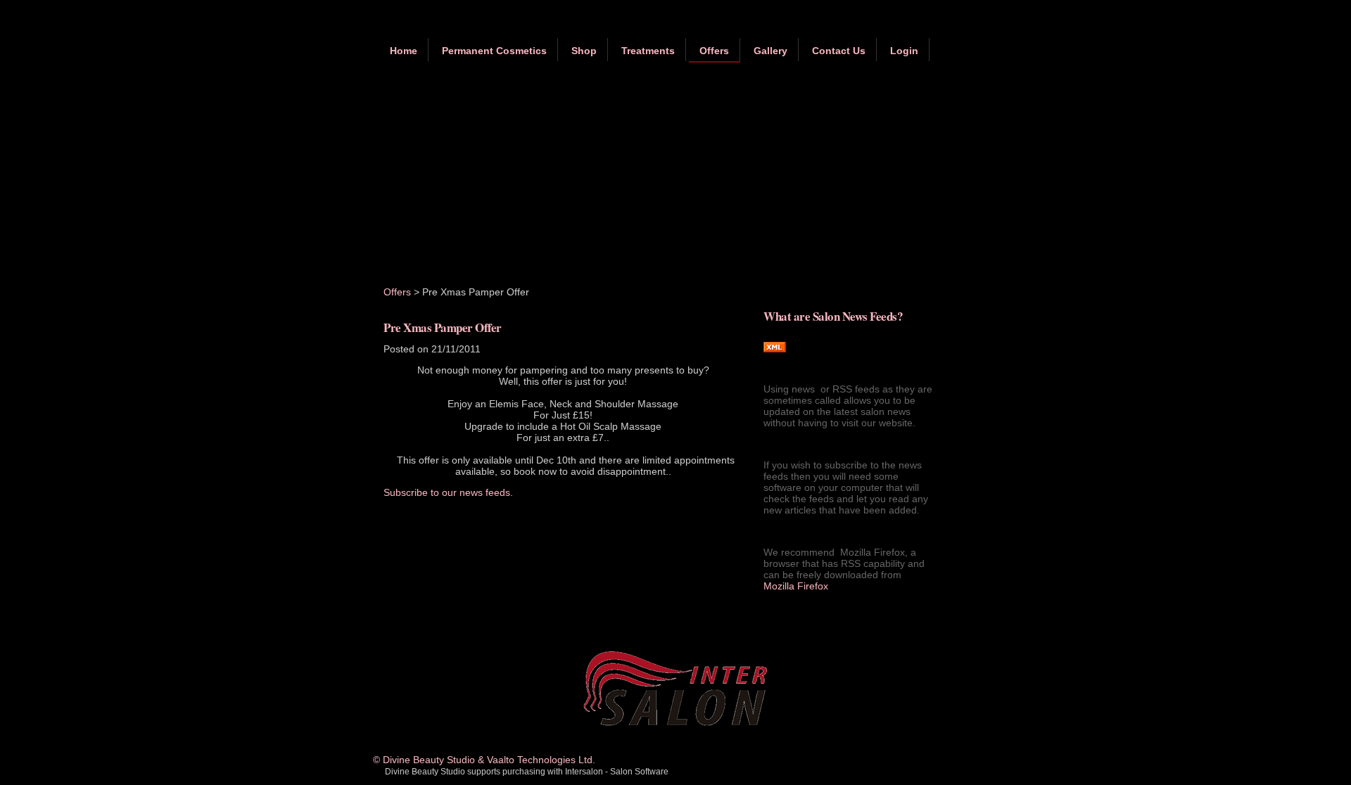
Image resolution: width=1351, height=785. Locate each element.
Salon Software (639, 772)
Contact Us (838, 50)
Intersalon (584, 772)
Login (904, 50)
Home (403, 50)
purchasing (523, 772)
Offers (714, 50)
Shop (584, 50)
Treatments (648, 50)
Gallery (770, 50)
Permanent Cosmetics (494, 50)
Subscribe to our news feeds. (448, 492)
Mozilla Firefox (795, 586)
